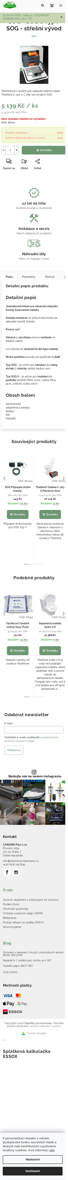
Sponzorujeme (12, 926)
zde (51, 1150)
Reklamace (10, 917)
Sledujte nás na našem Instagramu (35, 776)
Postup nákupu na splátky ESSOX (23, 922)
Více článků (10, 971)
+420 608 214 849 (14, 864)
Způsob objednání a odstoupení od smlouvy (31, 899)
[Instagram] (16, 872)
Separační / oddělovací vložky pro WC (27, 960)
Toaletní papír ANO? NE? (18, 966)
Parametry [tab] (29, 276)
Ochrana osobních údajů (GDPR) (23, 913)
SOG (34, 36)
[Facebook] (7, 872)
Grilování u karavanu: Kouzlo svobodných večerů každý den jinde (33, 953)
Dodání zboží (11, 904)
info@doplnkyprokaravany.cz (21, 860)
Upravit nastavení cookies (45, 1026)
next (64, 478)
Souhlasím (32, 1171)
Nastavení (33, 1159)
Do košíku (46, 150)
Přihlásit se (13, 750)
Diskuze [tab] (50, 276)
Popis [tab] (9, 276)
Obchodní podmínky (16, 908)
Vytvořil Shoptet (36, 1033)
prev (4, 478)
